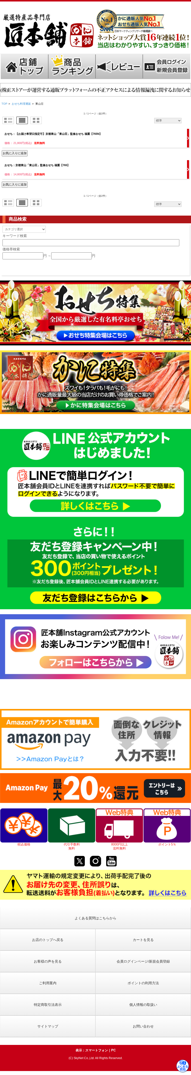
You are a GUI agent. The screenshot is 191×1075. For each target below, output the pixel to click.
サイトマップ (47, 1026)
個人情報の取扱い (143, 1005)
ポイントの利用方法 (143, 983)
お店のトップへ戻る (47, 940)
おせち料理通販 (21, 103)
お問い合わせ (143, 1026)
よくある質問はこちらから (95, 918)
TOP (4, 103)
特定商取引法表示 (48, 1005)
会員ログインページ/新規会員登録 (143, 961)
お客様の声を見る (48, 961)
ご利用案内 (47, 983)
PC (113, 1050)
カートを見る (143, 940)
